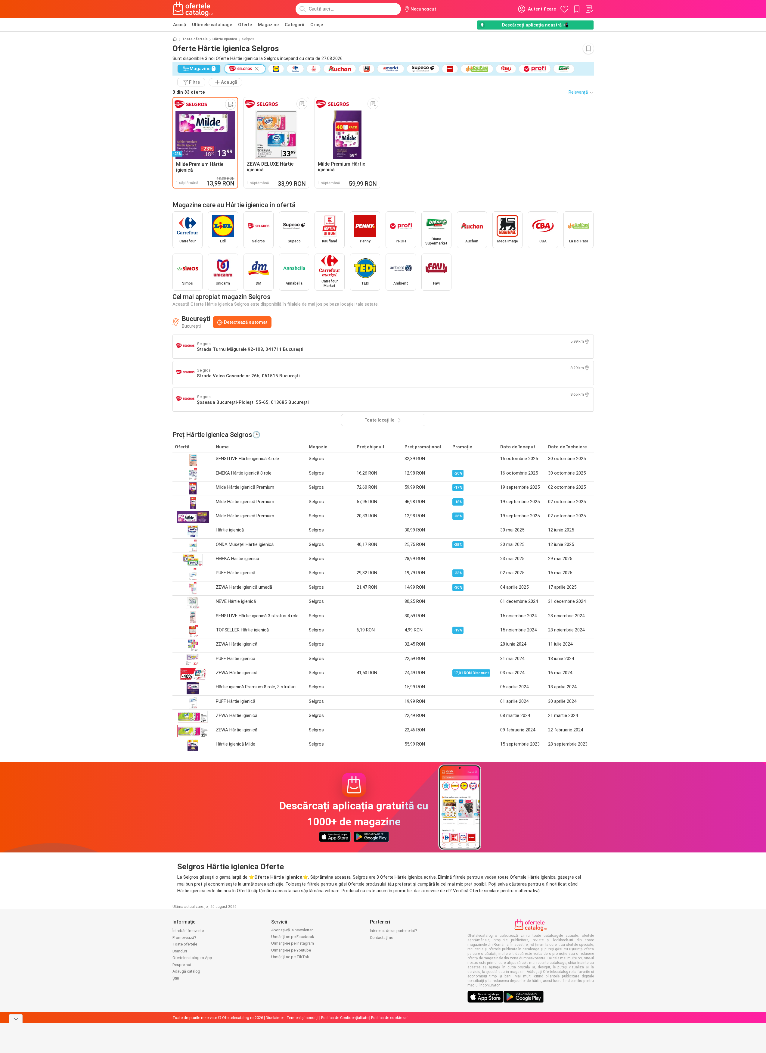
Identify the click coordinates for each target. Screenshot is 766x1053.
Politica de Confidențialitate (344, 1017)
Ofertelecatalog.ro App (192, 957)
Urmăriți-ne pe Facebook (292, 936)
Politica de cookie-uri (389, 1017)
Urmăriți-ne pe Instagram (292, 943)
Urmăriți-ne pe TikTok (290, 957)
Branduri (179, 951)
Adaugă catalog (186, 971)
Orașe (316, 24)
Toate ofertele (195, 39)
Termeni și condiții (302, 1017)
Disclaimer (275, 1017)
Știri (175, 978)
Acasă (179, 24)
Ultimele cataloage (212, 24)
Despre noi (181, 964)
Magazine (268, 24)
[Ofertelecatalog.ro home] (192, 9)
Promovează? (184, 937)
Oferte (245, 24)
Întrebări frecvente (188, 930)
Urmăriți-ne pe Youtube (291, 950)
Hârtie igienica (224, 39)
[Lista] (589, 9)
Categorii (294, 24)
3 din (188, 92)
